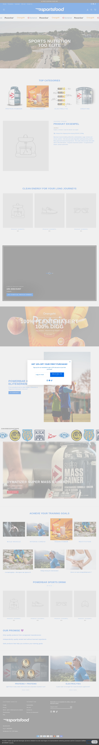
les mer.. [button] (11, 742)
